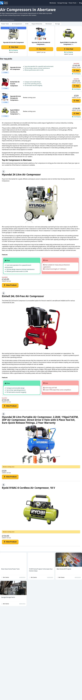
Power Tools (5, 24)
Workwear (53, 3)
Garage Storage (62, 3)
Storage (57, 24)
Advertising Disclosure (8, 20)
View (77, 70)
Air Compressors (17, 24)
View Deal (14, 47)
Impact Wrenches (37, 24)
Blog (80, 3)
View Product (11, 285)
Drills (26, 24)
